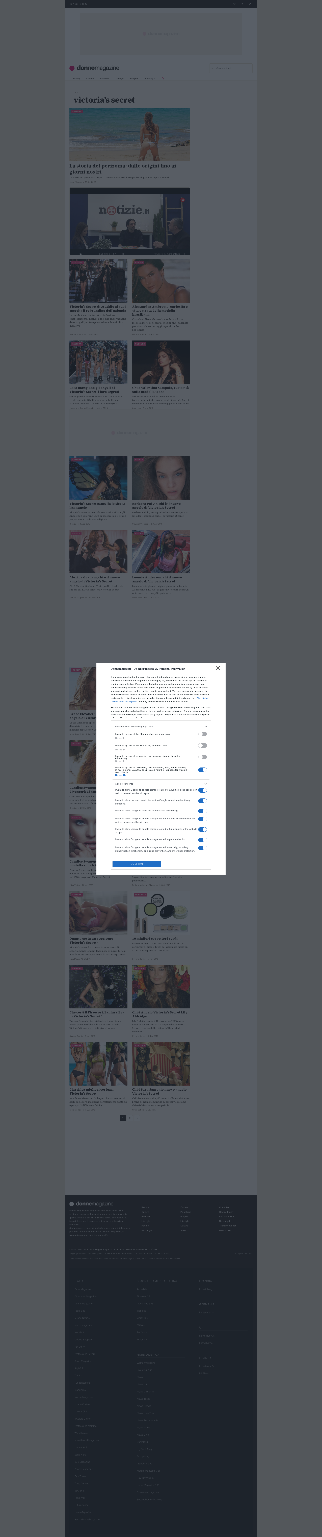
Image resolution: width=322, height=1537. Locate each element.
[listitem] (161, 726)
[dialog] (161, 769)
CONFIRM (137, 864)
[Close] (219, 669)
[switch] (202, 734)
